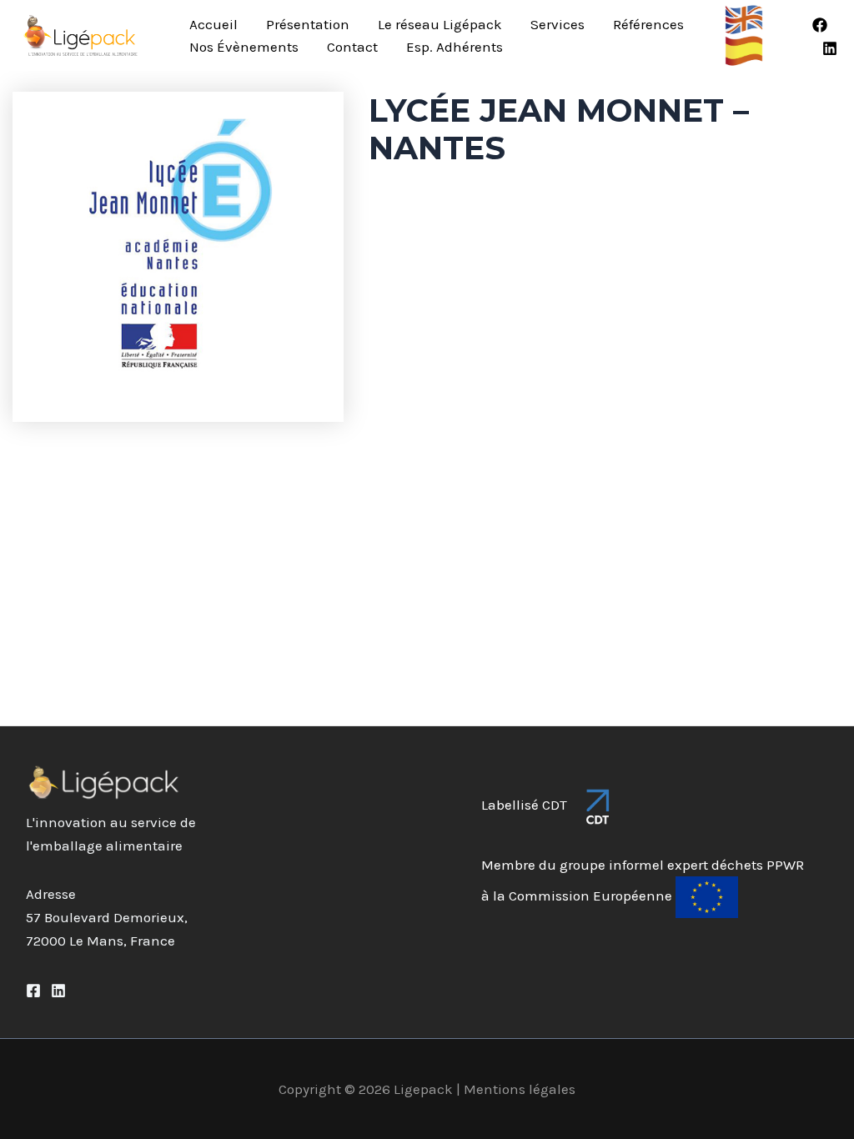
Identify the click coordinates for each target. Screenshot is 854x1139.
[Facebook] (819, 25)
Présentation (307, 24)
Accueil (213, 24)
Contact (352, 46)
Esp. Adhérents (454, 46)
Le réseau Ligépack (440, 24)
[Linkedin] (829, 48)
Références (648, 24)
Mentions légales (519, 1089)
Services (557, 24)
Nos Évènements (244, 46)
